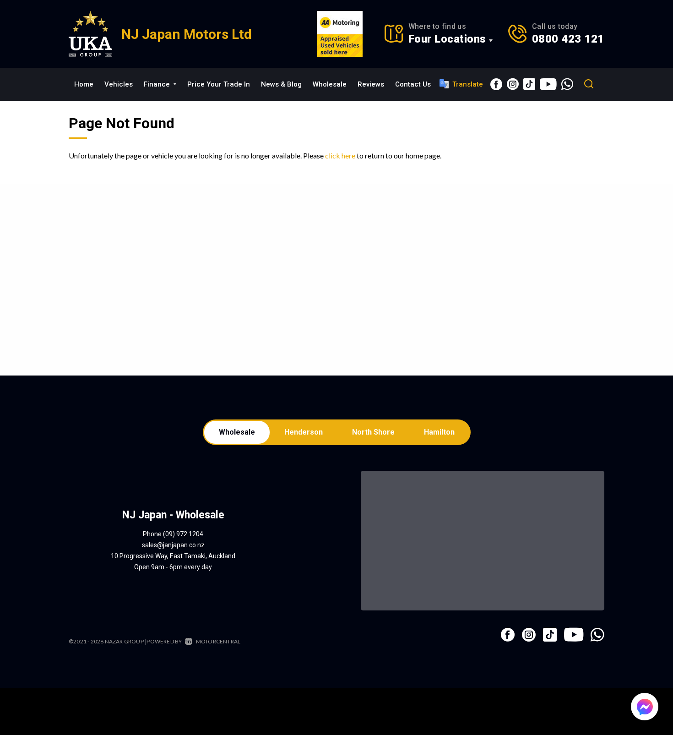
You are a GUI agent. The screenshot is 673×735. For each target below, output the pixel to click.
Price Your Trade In (218, 84)
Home (83, 84)
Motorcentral (218, 641)
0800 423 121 (568, 39)
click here (340, 155)
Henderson (303, 432)
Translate (467, 84)
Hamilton (439, 432)
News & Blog (281, 84)
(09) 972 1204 (183, 534)
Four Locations (447, 39)
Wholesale (330, 84)
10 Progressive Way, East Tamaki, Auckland (173, 556)
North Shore (373, 432)
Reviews (371, 84)
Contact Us (413, 84)
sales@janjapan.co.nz (173, 545)
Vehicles (118, 84)
